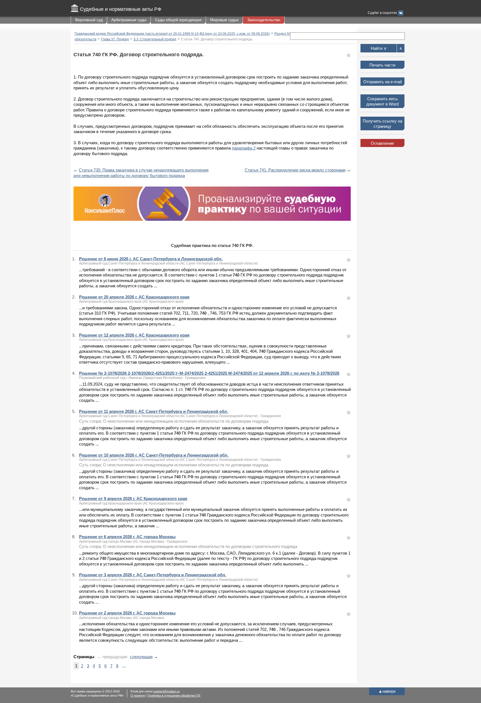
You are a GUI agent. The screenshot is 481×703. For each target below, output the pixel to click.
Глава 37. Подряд (115, 39)
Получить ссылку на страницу (382, 124)
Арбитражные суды (128, 20)
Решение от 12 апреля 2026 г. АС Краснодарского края (134, 335)
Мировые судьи (224, 20)
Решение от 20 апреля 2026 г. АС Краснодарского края (134, 297)
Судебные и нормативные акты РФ (120, 9)
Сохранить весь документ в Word (382, 101)
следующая (141, 656)
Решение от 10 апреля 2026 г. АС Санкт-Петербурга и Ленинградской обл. (154, 455)
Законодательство (263, 20)
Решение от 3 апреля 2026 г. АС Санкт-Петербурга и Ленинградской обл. (152, 574)
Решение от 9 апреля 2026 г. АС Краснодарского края (133, 498)
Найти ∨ (379, 48)
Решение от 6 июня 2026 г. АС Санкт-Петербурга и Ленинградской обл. (151, 258)
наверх (387, 691)
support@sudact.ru (166, 691)
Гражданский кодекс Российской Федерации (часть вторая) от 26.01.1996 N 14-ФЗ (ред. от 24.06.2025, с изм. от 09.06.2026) (172, 34)
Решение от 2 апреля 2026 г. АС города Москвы (127, 613)
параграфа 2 (244, 148)
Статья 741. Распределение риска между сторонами (295, 170)
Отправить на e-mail (382, 81)
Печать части (382, 65)
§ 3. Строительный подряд (155, 39)
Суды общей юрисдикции (178, 20)
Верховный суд (89, 20)
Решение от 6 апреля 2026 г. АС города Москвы (127, 536)
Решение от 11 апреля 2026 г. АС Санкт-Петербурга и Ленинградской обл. (153, 411)
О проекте (138, 695)
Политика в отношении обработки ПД (174, 695)
